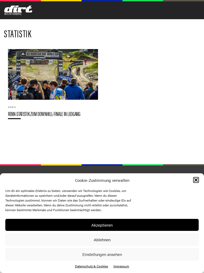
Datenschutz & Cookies (91, 266)
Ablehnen (102, 239)
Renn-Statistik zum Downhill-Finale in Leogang (53, 86)
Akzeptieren (102, 225)
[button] (196, 180)
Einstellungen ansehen (102, 254)
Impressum (121, 266)
